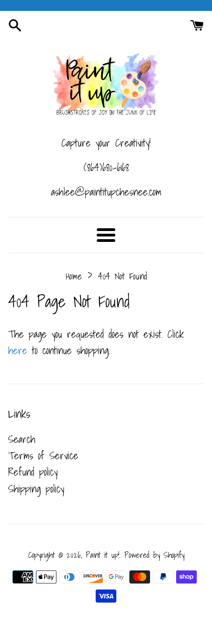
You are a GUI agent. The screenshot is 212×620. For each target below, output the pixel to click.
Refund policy (33, 472)
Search (21, 439)
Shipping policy (36, 489)
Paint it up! (103, 555)
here (17, 350)
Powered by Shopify (154, 555)
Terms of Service (43, 455)
